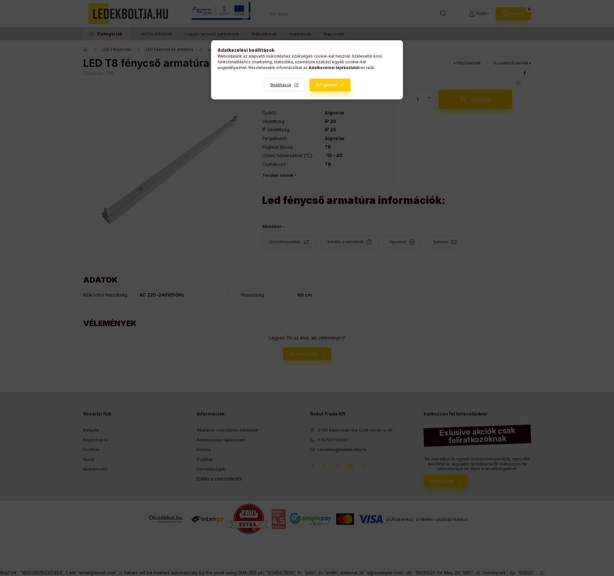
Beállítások (281, 84)
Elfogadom (326, 84)
